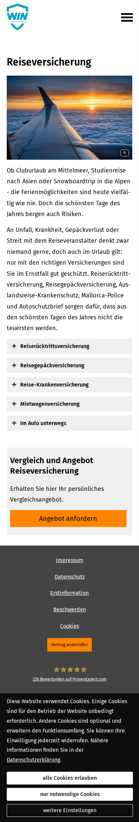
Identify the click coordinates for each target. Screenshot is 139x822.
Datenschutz (70, 577)
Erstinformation (69, 593)
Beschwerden (69, 609)
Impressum (69, 560)
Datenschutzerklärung (33, 760)
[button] (54, 346)
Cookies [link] (69, 626)
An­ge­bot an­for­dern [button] (68, 518)
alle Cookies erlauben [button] (70, 778)
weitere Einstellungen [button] (69, 810)
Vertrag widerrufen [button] (69, 644)
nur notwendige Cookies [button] (70, 794)
